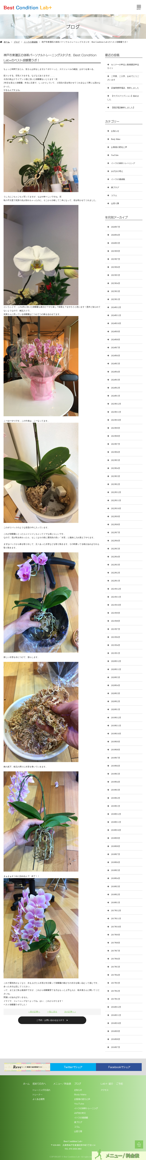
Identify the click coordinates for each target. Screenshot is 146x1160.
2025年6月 (115, 267)
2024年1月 (115, 396)
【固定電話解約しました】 (123, 107)
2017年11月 (116, 919)
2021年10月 (116, 605)
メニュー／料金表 (62, 1083)
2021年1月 (115, 653)
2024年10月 (116, 323)
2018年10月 (116, 830)
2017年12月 (116, 911)
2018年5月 (115, 870)
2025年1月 (115, 299)
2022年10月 (116, 508)
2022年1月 (115, 581)
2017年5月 (115, 967)
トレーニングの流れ (41, 1089)
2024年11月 (116, 315)
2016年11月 (116, 1015)
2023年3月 (115, 476)
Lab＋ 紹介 (107, 1083)
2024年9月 (115, 332)
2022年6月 (115, 541)
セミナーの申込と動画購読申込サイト (123, 66)
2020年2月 (115, 701)
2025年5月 (115, 275)
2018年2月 (115, 894)
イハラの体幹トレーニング (123, 163)
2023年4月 (115, 468)
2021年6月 (115, 637)
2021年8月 (115, 621)
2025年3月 (115, 291)
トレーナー (37, 1094)
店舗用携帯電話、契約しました (125, 88)
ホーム (7, 42)
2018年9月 (115, 838)
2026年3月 (115, 243)
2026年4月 (115, 235)
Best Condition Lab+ (73, 1141)
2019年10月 (116, 734)
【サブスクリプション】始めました (123, 98)
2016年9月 (115, 1031)
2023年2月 (115, 484)
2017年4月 (115, 975)
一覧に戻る (52, 1012)
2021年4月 (115, 645)
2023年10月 (116, 420)
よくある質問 (38, 1098)
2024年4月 (115, 372)
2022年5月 (115, 549)
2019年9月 (115, 742)
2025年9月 (115, 251)
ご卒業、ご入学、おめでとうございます (123, 78)
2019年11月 (116, 726)
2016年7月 (115, 1047)
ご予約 (119, 1083)
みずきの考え (117, 171)
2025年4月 (115, 283)
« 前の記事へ (34, 1012)
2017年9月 (115, 935)
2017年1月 (115, 999)
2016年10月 (116, 1023)
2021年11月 (116, 597)
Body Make (115, 139)
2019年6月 (115, 766)
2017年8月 (115, 943)
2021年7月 (115, 629)
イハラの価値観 (31, 42)
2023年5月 (115, 460)
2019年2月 (115, 798)
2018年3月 (115, 886)
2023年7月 (115, 444)
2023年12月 (116, 404)
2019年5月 (115, 774)
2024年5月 (115, 364)
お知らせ (115, 131)
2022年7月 (115, 532)
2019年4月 (115, 782)
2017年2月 (115, 991)
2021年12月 (116, 589)
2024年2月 (115, 388)
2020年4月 (115, 685)
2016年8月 (115, 1039)
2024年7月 (115, 348)
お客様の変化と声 (119, 147)
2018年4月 (115, 878)
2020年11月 (116, 669)
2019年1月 (115, 806)
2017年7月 (115, 951)
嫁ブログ (115, 187)
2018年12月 (116, 814)
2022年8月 (115, 524)
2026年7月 (115, 227)
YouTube (114, 155)
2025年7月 (115, 259)
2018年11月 (116, 822)
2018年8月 (115, 846)
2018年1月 (115, 902)
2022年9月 (115, 516)
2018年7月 (115, 854)
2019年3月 (115, 790)
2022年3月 (115, 565)
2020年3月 (115, 693)
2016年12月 (116, 1007)
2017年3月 (115, 983)
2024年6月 (115, 356)
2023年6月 (115, 452)
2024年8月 (115, 340)
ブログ (17, 42)
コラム (114, 195)
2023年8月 (115, 436)
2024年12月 (116, 307)
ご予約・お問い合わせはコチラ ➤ (52, 1020)
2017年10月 (116, 927)
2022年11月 (116, 500)
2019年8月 (115, 750)
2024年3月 (115, 380)
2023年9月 (115, 428)
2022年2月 (115, 573)
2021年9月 (115, 613)
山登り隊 (115, 203)
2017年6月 (115, 959)
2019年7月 (115, 758)
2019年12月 (116, 718)
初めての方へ (39, 1083)
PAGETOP (139, 1145)
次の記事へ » (70, 1012)
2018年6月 (115, 862)
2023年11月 (116, 412)
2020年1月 (115, 709)
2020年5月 (115, 677)
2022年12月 (116, 492)
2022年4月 (115, 557)
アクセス (105, 1089)
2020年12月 (116, 661)
